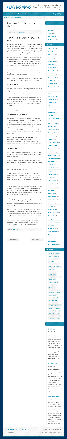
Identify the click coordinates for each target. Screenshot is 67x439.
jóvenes (55, 285)
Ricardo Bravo (52, 209)
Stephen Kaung (52, 231)
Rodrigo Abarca (52, 219)
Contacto (34, 14)
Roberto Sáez (51, 215)
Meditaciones (52, 36)
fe (60, 277)
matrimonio (51, 290)
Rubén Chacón (52, 228)
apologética (56, 256)
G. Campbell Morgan (53, 142)
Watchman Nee (52, 241)
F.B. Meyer (51, 139)
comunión (51, 261)
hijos (54, 279)
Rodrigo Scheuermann (54, 222)
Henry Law (51, 164)
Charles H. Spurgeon (53, 90)
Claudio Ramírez (52, 96)
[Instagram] (55, 14)
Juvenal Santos (52, 184)
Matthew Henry (52, 199)
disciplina (58, 266)
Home (5, 17)
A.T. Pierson (51, 55)
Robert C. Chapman (53, 212)
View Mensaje (17, 17)
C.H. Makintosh (52, 77)
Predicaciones (52, 39)
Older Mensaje (36, 239)
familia (56, 277)
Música (20, 14)
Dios (54, 266)
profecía (56, 298)
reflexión (51, 305)
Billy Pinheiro (51, 74)
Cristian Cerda (52, 99)
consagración (52, 264)
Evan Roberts (51, 136)
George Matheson (53, 149)
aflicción (57, 253)
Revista (13, 14)
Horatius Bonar (52, 168)
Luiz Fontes (51, 190)
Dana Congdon (52, 112)
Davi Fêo (50, 115)
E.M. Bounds (51, 126)
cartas (56, 259)
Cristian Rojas (52, 102)
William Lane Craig (53, 244)
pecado (50, 298)
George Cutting (52, 145)
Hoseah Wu (51, 171)
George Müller (52, 152)
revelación (51, 308)
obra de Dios (52, 292)
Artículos (10, 17)
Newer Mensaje (13, 239)
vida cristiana (52, 318)
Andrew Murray (52, 70)
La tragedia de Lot (53, 363)
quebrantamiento (53, 303)
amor (50, 256)
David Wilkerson (52, 123)
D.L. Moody (51, 109)
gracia (50, 279)
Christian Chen (52, 93)
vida (60, 316)
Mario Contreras (52, 196)
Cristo (58, 264)
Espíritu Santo (52, 271)
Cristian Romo (52, 106)
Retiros (27, 14)
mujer (57, 290)
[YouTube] (53, 14)
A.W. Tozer (51, 58)
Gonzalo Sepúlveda (53, 158)
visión (58, 318)
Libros (50, 33)
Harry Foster (51, 161)
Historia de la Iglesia (54, 282)
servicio (58, 310)
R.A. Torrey (51, 206)
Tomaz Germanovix (53, 238)
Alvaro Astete (52, 67)
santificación (52, 310)
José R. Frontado (52, 180)
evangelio (51, 277)
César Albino (51, 80)
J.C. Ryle (50, 177)
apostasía (51, 259)
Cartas (50, 30)
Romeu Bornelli (52, 225)
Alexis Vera (51, 64)
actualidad (51, 253)
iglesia (50, 285)
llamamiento (52, 287)
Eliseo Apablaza (52, 133)
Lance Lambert (52, 187)
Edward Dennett (52, 129)
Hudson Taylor (52, 174)
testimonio (51, 313)
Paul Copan (51, 203)
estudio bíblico (52, 274)
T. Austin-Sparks (52, 235)
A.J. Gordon (51, 51)
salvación (57, 308)
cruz (50, 266)
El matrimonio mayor (53, 396)
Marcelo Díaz (51, 193)
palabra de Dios (52, 295)
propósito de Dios (53, 300)
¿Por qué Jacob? (52, 328)
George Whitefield (53, 155)
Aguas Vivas (22, 32)
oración (58, 292)
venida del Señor (53, 316)
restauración (58, 305)
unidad (57, 313)
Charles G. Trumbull (53, 86)
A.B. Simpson (51, 48)
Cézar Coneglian (52, 83)
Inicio (7, 14)
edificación (51, 269)
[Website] (58, 14)
